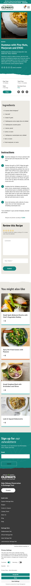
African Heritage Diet (7, 535)
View (19, 87)
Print (7, 92)
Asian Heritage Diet (6, 538)
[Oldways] (7, 7)
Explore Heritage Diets (7, 501)
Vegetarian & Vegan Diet (17, 51)
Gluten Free (4, 53)
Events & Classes (6, 508)
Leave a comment (17, 67)
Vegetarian (14, 53)
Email (3, 452)
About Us (3, 515)
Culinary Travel (5, 511)
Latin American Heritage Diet (9, 541)
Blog (2, 518)
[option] (15, 2)
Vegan (9, 53)
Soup (25, 51)
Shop (2, 521)
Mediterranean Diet (6, 51)
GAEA (23, 217)
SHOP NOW (24, 2)
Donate (8, 490)
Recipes (3, 505)
